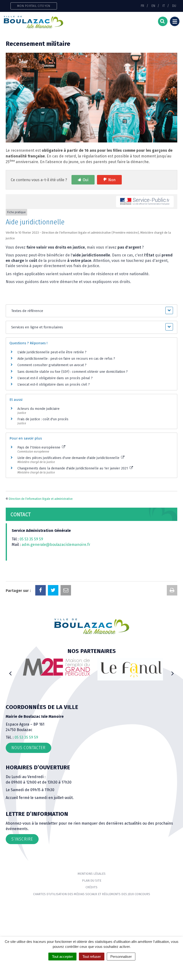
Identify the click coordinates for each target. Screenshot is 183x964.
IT (164, 6)
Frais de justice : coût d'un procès (42, 419)
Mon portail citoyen (33, 6)
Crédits (91, 887)
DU (174, 6)
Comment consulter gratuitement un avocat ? (51, 365)
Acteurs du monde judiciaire (38, 409)
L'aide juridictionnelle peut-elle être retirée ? (51, 352)
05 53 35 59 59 (31, 539)
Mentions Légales (92, 873)
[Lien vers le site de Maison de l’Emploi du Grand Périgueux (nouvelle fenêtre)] (54, 667)
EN (153, 6)
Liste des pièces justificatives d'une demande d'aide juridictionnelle (68, 458)
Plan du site (91, 880)
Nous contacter (28, 747)
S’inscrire (22, 839)
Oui (85, 180)
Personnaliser (121, 957)
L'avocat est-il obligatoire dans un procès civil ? (53, 385)
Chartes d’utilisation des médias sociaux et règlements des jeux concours (91, 894)
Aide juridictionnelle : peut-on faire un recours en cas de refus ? (66, 359)
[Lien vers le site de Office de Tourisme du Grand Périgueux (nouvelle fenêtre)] (129, 669)
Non (112, 180)
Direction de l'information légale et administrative (41, 499)
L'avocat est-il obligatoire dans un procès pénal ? (55, 378)
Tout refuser (91, 957)
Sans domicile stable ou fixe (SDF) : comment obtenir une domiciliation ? (72, 372)
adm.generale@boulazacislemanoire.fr (56, 544)
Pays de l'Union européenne (39, 447)
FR (142, 6)
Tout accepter (62, 957)
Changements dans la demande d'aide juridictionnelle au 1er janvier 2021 (73, 468)
